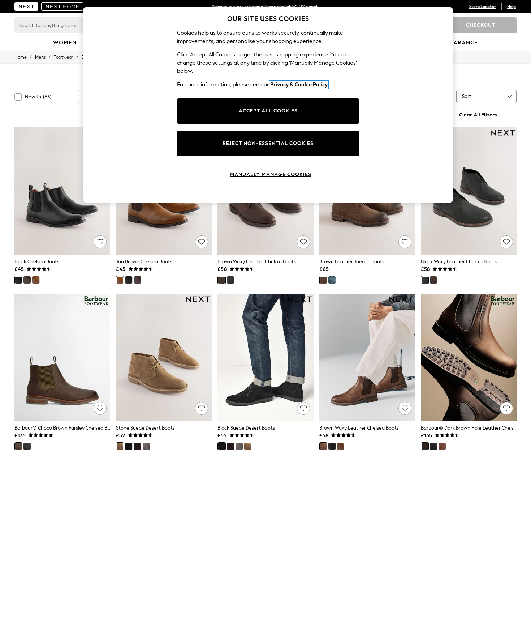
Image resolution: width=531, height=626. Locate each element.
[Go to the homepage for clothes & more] (26, 6)
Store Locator (482, 6)
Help (511, 6)
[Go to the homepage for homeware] (62, 6)
